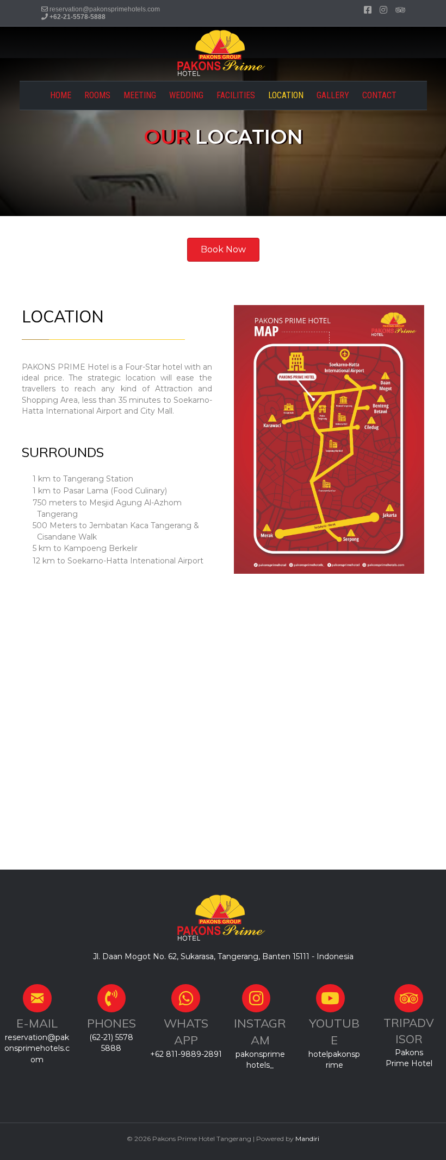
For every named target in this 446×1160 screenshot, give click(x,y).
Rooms (97, 95)
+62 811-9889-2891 (186, 1054)
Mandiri (307, 1138)
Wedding (186, 95)
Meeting (139, 95)
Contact (379, 95)
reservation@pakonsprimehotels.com (104, 9)
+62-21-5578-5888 (77, 17)
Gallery (333, 95)
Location (285, 95)
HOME (60, 95)
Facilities (235, 95)
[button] (223, 250)
